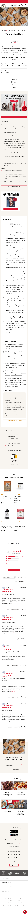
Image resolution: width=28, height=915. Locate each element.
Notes (14, 87)
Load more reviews (14, 733)
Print (14, 82)
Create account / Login (15, 420)
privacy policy (16, 769)
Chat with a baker (14, 464)
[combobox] (20, 581)
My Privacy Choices (20, 902)
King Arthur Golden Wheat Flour (14, 128)
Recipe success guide (13, 434)
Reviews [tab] (11, 543)
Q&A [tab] (18, 543)
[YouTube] (11, 857)
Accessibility (19, 898)
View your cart (22, 5)
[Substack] (16, 857)
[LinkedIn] (8, 857)
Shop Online (5, 878)
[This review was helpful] (21, 609)
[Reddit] (14, 857)
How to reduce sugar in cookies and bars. (15, 374)
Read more (13, 633)
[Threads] (16, 855)
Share (15, 85)
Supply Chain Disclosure (9, 898)
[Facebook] (8, 855)
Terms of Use (18, 900)
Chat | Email (14, 865)
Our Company (5, 891)
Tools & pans (11, 445)
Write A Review (14, 570)
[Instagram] (14, 855)
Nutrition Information (14, 186)
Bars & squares (21, 30)
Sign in (19, 5)
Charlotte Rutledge (16, 38)
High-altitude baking (13, 438)
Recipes (4, 30)
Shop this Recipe (14, 117)
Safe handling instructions (15, 450)
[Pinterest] (19, 855)
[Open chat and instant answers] (25, 912)
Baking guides (11, 436)
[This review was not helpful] (23, 609)
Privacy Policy (10, 900)
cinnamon (11, 141)
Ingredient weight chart (14, 443)
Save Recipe (15, 79)
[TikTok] (11, 855)
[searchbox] (8, 577)
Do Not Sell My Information (9, 902)
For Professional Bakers (8, 886)
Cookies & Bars (11, 30)
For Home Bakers (6, 882)
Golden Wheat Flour (12, 386)
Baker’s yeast (11, 441)
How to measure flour (13, 448)
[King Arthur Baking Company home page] (3, 7)
